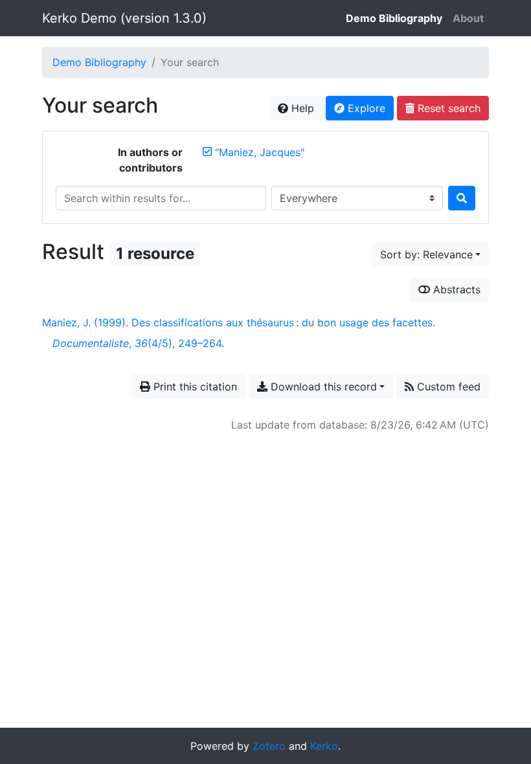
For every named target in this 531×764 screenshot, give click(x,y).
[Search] (461, 198)
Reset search (447, 108)
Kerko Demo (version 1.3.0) (124, 18)
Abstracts (455, 289)
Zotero (269, 745)
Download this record (322, 386)
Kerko (324, 745)
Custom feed (447, 386)
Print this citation (193, 386)
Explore (365, 108)
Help (301, 108)
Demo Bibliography (394, 18)
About (468, 18)
